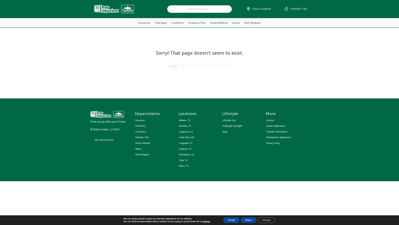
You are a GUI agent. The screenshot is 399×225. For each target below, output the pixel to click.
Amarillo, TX (185, 125)
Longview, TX (185, 143)
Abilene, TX (184, 120)
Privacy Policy (273, 143)
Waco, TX (184, 165)
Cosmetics (177, 23)
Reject (248, 220)
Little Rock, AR (186, 137)
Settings (266, 220)
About (236, 23)
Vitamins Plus (197, 23)
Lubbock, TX (185, 148)
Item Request (252, 23)
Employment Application (278, 137)
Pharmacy (161, 23)
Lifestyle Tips (229, 120)
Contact (270, 120)
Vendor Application (275, 125)
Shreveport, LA (186, 154)
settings (206, 221)
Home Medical (219, 23)
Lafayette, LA (186, 131)
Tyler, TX (183, 160)
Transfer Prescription (276, 131)
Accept (231, 220)
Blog (225, 131)
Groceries (144, 23)
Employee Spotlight (232, 125)
